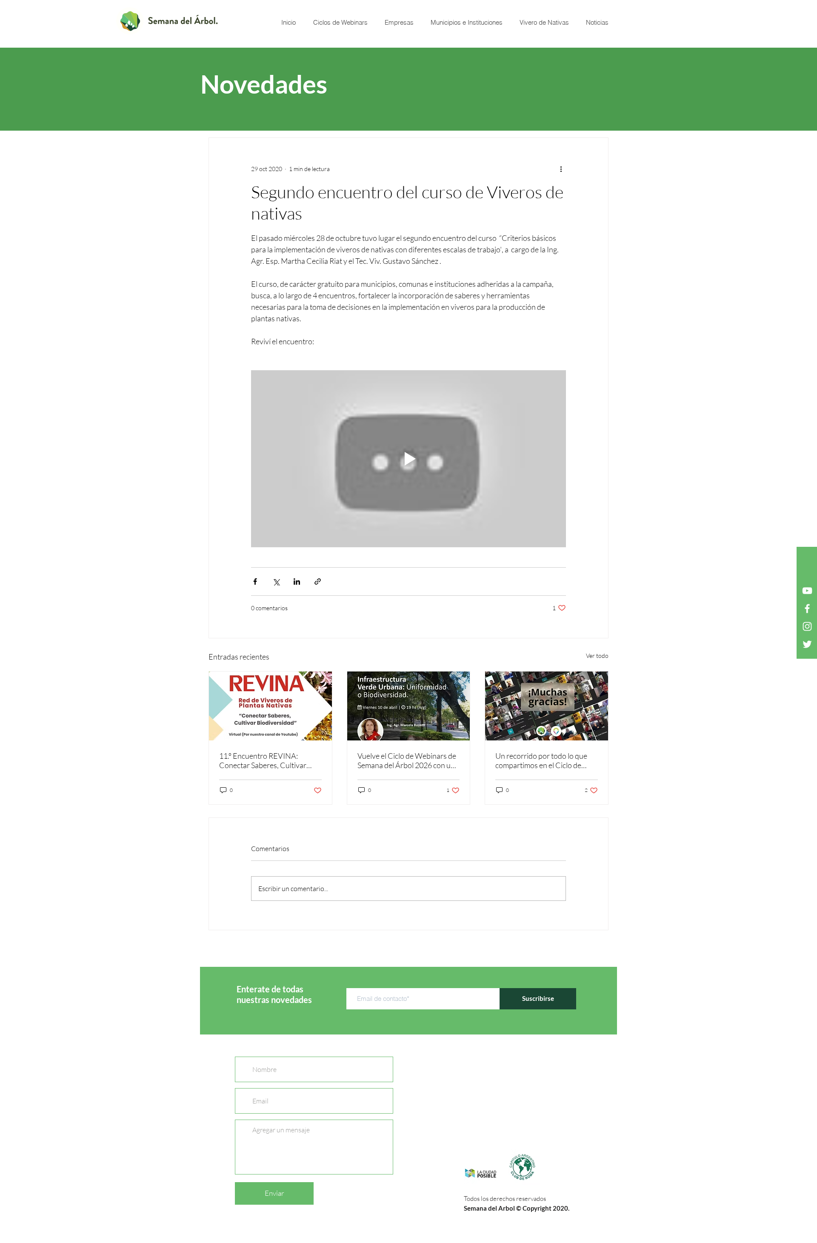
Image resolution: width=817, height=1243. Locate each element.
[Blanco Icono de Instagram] (807, 626)
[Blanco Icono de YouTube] (807, 591)
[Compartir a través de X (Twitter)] (276, 581)
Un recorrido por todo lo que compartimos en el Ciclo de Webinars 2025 (541, 760)
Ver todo (597, 655)
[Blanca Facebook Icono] (807, 608)
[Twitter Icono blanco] (807, 644)
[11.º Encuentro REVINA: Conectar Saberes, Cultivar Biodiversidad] (270, 706)
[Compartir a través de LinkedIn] (297, 581)
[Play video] (408, 458)
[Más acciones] (561, 168)
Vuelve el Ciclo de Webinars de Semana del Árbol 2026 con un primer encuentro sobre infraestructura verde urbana (406, 760)
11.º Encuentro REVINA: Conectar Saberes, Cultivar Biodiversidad (262, 760)
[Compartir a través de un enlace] (318, 581)
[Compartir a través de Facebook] (255, 581)
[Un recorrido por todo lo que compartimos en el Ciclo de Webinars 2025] (546, 706)
